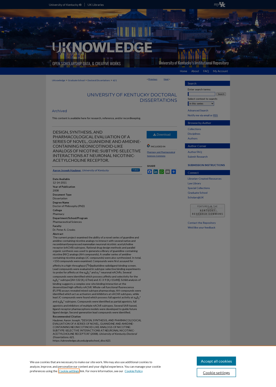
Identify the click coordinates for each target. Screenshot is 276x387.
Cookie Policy (134, 371)
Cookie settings (69, 371)
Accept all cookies (216, 361)
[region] (138, 366)
